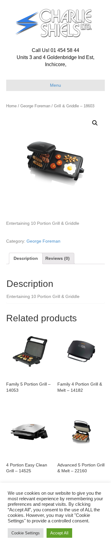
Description (26, 258)
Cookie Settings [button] (25, 533)
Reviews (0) (57, 258)
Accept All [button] (59, 533)
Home (11, 106)
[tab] (26, 258)
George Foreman (35, 106)
